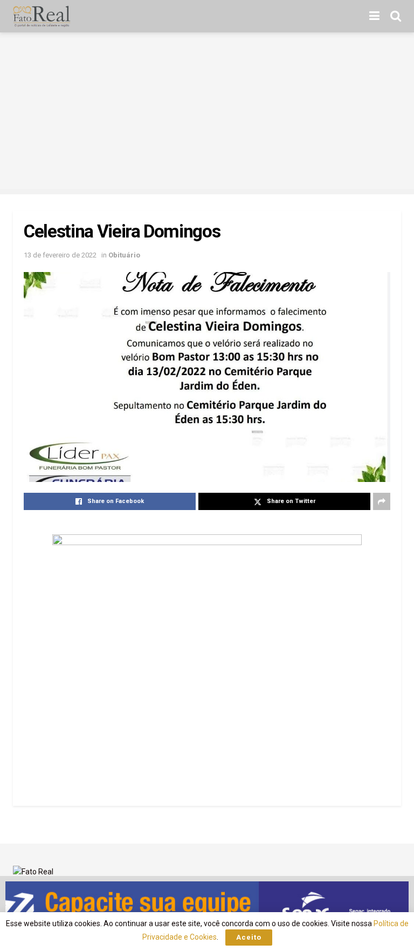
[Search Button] (395, 16)
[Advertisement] (207, 113)
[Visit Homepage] (42, 16)
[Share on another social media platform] (381, 501)
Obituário (124, 255)
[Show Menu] (374, 16)
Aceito (248, 937)
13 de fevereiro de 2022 (60, 255)
